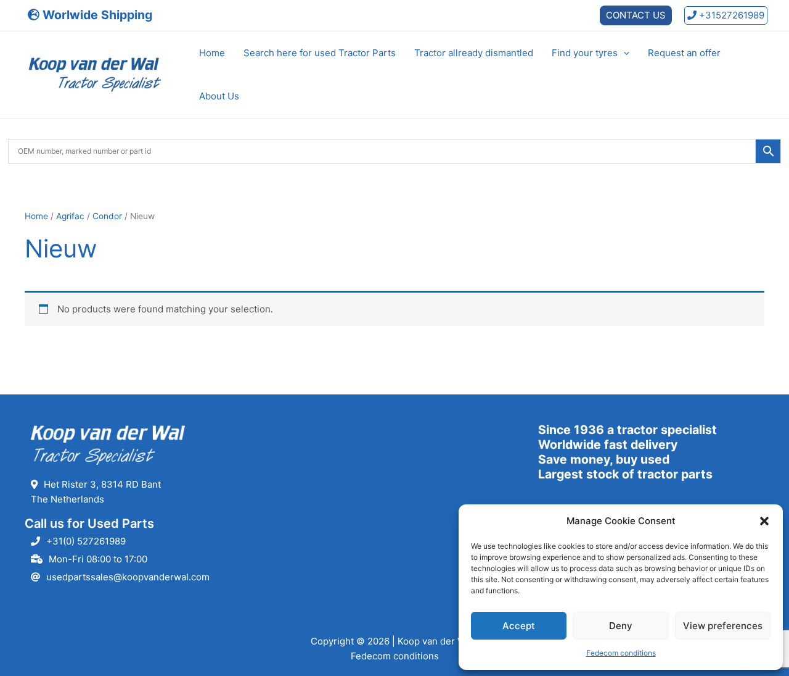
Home (212, 53)
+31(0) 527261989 (86, 541)
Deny (620, 626)
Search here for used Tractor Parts (319, 53)
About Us (219, 96)
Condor (107, 216)
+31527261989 (730, 15)
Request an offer (684, 53)
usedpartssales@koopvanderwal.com (128, 577)
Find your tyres (585, 53)
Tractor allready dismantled (473, 53)
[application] (623, 53)
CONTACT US (636, 15)
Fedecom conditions (621, 652)
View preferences (722, 626)
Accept (518, 626)
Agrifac (70, 216)
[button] (764, 521)
